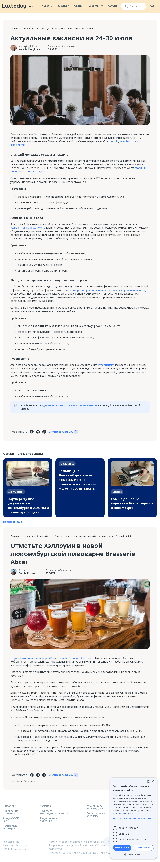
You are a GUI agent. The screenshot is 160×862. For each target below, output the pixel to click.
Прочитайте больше (123, 813)
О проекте (9, 806)
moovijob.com (128, 141)
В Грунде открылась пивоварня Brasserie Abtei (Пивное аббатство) (51, 658)
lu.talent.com (17, 145)
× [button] (152, 781)
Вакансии (63, 5)
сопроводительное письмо (81, 405)
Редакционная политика (49, 819)
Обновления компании (10, 812)
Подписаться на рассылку (96, 814)
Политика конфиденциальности (54, 812)
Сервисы (93, 5)
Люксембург (43, 536)
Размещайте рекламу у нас (95, 807)
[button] (133, 820)
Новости (47, 5)
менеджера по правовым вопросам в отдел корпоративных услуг (107, 290)
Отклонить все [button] (143, 847)
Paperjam (29, 781)
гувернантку (106, 365)
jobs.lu (114, 141)
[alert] (133, 818)
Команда (45, 806)
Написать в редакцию (9, 827)
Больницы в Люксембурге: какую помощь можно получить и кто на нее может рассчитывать (78, 480)
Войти (154, 6)
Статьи (78, 5)
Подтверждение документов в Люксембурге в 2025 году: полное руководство (27, 505)
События (113, 5)
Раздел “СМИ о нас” (11, 819)
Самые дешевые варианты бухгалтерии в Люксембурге (132, 503)
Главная (14, 28)
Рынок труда (44, 28)
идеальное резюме (52, 405)
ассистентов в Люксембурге (27, 227)
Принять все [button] (122, 847)
